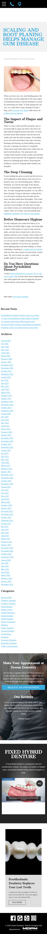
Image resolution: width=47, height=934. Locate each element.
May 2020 (5, 569)
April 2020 (5, 572)
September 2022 (7, 484)
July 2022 (4, 490)
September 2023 (7, 447)
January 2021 (6, 545)
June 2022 (5, 493)
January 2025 (6, 399)
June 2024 (5, 420)
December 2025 (7, 365)
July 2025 (4, 380)
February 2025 (6, 396)
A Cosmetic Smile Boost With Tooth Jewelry (18, 322)
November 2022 (7, 478)
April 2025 (5, 389)
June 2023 (5, 457)
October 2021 (6, 517)
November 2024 (7, 405)
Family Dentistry (7, 628)
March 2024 (5, 429)
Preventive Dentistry (21, 297)
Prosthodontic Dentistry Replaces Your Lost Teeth (20, 315)
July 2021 (4, 527)
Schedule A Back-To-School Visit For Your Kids (19, 328)
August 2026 (6, 341)
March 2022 (5, 502)
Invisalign (4, 637)
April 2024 (5, 426)
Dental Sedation (7, 619)
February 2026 (6, 359)
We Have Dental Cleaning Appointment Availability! (21, 325)
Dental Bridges (6, 607)
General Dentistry (7, 631)
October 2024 (6, 408)
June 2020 (5, 566)
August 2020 (6, 560)
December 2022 (7, 475)
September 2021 (7, 521)
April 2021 (5, 536)
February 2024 (6, 432)
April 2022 (5, 499)
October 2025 (6, 371)
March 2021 (5, 539)
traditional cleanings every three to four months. (22, 214)
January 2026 (6, 362)
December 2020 (7, 548)
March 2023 (5, 466)
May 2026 (5, 350)
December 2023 (7, 438)
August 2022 (6, 487)
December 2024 (7, 402)
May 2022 (5, 496)
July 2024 (4, 417)
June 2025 (5, 383)
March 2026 (5, 356)
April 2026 (5, 353)
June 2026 (5, 347)
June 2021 (5, 530)
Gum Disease (6, 634)
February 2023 (6, 469)
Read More (17, 902)
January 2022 (6, 508)
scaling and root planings (13, 113)
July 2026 (4, 344)
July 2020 (4, 563)
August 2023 (6, 450)
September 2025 (7, 374)
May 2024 (5, 423)
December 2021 (7, 511)
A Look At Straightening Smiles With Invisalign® (20, 319)
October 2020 (6, 554)
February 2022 (6, 505)
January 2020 (6, 581)
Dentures (4, 625)
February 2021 (6, 542)
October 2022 (6, 481)
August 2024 (6, 414)
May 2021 (5, 533)
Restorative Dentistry (9, 643)
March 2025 (5, 393)
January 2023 (6, 472)
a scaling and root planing (32, 249)
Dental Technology (8, 622)
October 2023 (6, 444)
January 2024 (6, 435)
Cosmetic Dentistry (8, 604)
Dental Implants (7, 616)
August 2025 (6, 377)
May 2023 (5, 460)
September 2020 (7, 557)
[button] (3, 732)
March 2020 (5, 575)
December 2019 (7, 585)
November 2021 (7, 514)
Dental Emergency (8, 613)
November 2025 (7, 368)
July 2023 (4, 453)
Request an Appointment (23, 687)
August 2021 (6, 524)
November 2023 (7, 441)
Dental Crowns (7, 610)
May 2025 (5, 386)
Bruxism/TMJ (6, 598)
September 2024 (7, 411)
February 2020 (6, 578)
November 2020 (7, 551)
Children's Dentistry (8, 601)
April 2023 (5, 463)
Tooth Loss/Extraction (9, 646)
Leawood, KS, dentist (20, 110)
